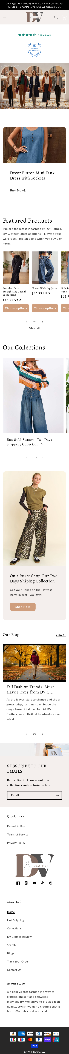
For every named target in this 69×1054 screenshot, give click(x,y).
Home (11, 911)
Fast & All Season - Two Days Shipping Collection (29, 442)
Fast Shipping (15, 920)
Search (11, 944)
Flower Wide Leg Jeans (44, 288)
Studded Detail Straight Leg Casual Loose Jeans (14, 291)
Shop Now (22, 606)
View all (34, 328)
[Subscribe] (58, 795)
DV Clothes (39, 1052)
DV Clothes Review (19, 936)
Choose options (16, 308)
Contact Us (14, 969)
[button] (5, 17)
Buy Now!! (18, 190)
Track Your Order (18, 961)
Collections (14, 928)
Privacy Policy (16, 842)
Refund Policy (16, 826)
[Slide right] (42, 322)
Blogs (10, 953)
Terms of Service (17, 834)
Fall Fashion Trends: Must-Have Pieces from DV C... (31, 689)
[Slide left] (26, 322)
